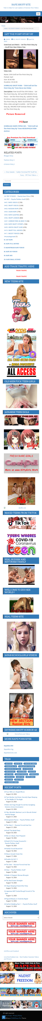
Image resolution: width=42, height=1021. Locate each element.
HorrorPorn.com (11, 766)
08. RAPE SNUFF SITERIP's (15, 224)
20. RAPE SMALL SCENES (12, 259)
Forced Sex (18, 763)
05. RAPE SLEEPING (12, 215)
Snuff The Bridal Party (13, 830)
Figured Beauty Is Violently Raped (17, 899)
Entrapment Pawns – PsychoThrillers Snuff (20, 820)
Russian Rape (34, 774)
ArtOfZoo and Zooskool (11, 951)
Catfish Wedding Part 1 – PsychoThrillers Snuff (21, 904)
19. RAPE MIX (8, 255)
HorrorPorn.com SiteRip (26, 766)
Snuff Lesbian (31, 777)
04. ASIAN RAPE (11, 212)
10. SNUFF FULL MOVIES (14, 230)
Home (3, 26)
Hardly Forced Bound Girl (14, 849)
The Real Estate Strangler (14, 880)
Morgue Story (8, 156)
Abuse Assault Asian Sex (14, 854)
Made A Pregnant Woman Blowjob (17, 875)
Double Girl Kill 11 (12, 859)
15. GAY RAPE (8, 240)
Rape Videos (9, 774)
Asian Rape (9, 763)
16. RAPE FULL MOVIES (11, 244)
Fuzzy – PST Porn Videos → (29, 175)
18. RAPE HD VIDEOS (10, 251)
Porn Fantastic (10, 771)
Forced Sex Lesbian (30, 763)
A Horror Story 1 (9, 164)
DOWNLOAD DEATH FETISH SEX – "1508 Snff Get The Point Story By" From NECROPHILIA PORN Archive (21, 128)
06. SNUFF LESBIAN (12, 218)
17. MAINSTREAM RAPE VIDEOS (14, 248)
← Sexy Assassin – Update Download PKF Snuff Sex (20, 172)
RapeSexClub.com (10, 753)
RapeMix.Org (8, 749)
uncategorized (10, 236)
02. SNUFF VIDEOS (14, 28)
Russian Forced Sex (21, 774)
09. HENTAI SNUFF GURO (14, 227)
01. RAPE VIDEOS (12, 202)
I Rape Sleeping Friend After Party (17, 886)
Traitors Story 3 (9, 160)
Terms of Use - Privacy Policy (12, 1016)
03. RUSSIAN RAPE (12, 209)
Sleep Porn (20, 777)
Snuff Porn (9, 779)
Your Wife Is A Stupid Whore (15, 792)
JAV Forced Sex (28, 769)
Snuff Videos (19, 779)
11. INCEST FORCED (12, 233)
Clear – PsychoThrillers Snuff (15, 870)
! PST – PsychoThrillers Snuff (15, 199)
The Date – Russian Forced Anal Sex (18, 865)
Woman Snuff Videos (12, 782)
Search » (7, 184)
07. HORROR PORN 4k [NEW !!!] (16, 221)
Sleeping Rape (10, 777)
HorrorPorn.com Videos (13, 769)
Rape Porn (32, 771)
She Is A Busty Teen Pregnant (15, 836)
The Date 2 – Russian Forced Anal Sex (18, 825)
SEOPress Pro (16, 1018)
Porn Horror (22, 771)
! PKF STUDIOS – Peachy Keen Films (18, 196)
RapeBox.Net (8, 746)
